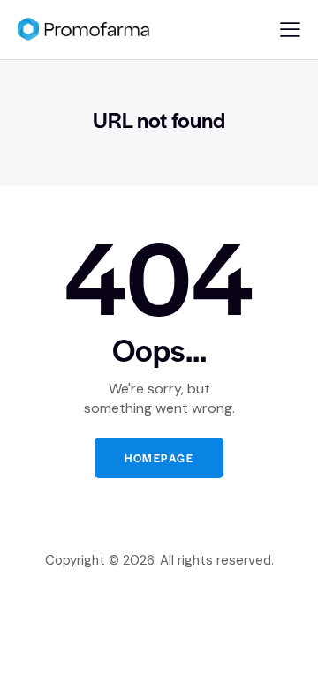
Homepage (159, 458)
